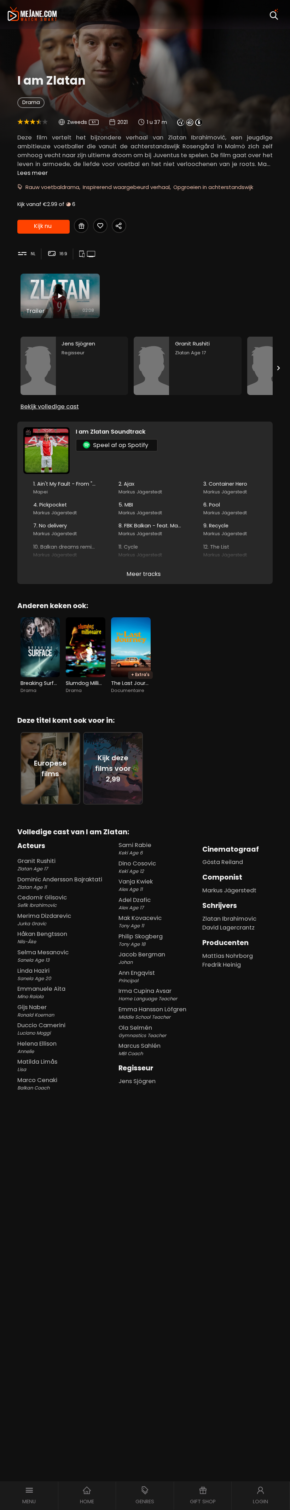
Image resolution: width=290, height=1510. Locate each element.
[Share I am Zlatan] (119, 225)
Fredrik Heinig (221, 965)
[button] (29, 1496)
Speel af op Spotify (120, 445)
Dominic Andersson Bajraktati (59, 883)
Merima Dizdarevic (44, 919)
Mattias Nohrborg (227, 956)
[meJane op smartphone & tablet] (83, 254)
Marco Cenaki (37, 1083)
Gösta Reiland (222, 862)
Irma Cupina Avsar (147, 994)
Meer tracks (144, 574)
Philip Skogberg (140, 940)
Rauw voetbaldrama (52, 187)
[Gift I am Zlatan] (81, 225)
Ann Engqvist (136, 976)
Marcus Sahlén (139, 1049)
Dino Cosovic (137, 867)
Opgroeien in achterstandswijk (213, 187)
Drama (31, 102)
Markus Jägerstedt (229, 890)
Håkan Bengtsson (42, 937)
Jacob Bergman (141, 958)
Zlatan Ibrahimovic (229, 919)
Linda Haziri (34, 974)
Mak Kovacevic (140, 921)
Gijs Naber (35, 1010)
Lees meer (32, 173)
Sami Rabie (134, 848)
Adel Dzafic (134, 903)
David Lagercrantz (228, 927)
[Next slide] (278, 368)
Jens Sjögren (137, 1081)
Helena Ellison (37, 1047)
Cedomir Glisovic (42, 901)
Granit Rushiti (36, 864)
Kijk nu (43, 226)
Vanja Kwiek (135, 885)
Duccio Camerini (41, 1028)
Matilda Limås (37, 1065)
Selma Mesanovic (43, 955)
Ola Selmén (142, 1031)
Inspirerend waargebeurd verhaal (126, 187)
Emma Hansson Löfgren (152, 1012)
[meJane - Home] (32, 14)
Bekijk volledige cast (50, 406)
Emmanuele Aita (41, 992)
